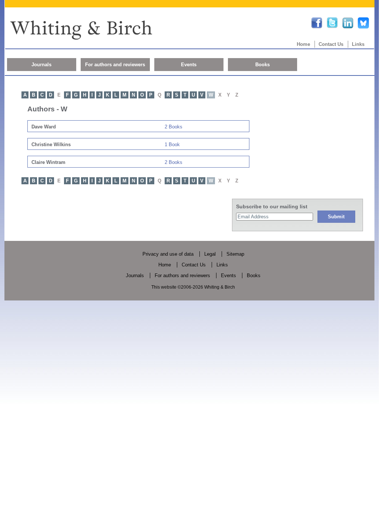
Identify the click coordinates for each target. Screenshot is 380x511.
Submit (336, 216)
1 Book (172, 144)
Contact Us (331, 44)
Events (188, 64)
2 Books (173, 127)
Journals (41, 64)
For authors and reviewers (115, 64)
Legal (210, 254)
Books (262, 64)
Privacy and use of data (168, 254)
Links (358, 44)
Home (303, 44)
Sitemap (235, 254)
